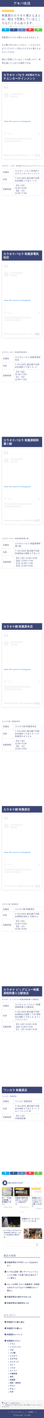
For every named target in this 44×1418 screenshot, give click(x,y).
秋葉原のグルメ (14, 1341)
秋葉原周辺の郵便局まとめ (18, 1303)
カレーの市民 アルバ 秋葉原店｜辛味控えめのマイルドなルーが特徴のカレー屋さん (23, 1287)
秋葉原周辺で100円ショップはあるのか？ (22, 1264)
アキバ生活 (22, 3)
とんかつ (13, 1356)
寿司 (12, 1377)
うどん (12, 1344)
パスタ (12, 1368)
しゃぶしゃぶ (15, 1347)
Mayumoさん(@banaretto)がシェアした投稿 (22, 155)
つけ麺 (12, 1353)
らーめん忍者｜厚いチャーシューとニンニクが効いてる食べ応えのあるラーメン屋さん (22, 1275)
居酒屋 (12, 1380)
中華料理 (13, 1374)
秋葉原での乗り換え (16, 1322)
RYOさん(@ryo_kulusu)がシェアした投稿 (21, 334)
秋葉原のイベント (15, 1334)
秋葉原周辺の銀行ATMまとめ (19, 1297)
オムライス (14, 1362)
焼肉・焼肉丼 (15, 1383)
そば (12, 1350)
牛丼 (12, 1392)
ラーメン (13, 1371)
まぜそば (13, 1359)
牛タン (12, 1389)
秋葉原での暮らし (8, 11)
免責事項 (31, 1412)
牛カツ (12, 1386)
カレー (12, 1365)
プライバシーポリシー (17, 1412)
